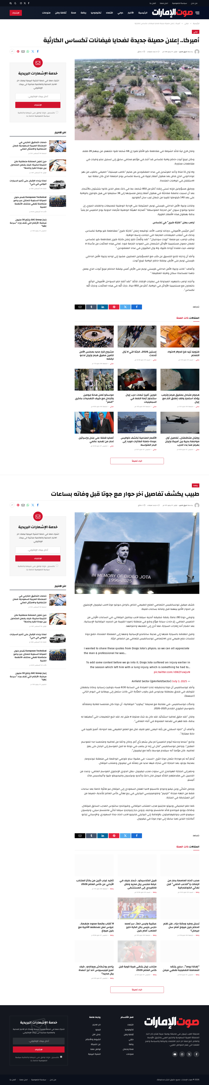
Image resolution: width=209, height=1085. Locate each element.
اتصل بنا (153, 3)
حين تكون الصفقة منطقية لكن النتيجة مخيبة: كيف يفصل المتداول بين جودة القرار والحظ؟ (28, 165)
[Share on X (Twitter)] (32, 51)
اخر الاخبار (96, 1025)
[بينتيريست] (18, 51)
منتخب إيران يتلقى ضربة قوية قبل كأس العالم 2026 (138, 968)
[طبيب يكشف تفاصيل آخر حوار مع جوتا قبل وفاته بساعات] (137, 553)
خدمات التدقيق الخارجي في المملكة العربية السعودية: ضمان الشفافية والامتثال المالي (30, 145)
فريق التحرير (183, 51)
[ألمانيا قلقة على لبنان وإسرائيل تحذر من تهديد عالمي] (94, 423)
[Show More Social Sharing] (12, 51)
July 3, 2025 (179, 681)
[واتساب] (28, 51)
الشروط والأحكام (93, 1039)
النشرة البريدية (94, 1054)
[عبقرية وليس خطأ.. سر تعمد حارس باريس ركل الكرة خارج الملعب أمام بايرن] (137, 908)
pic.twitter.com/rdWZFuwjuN (172, 672)
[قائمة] (197, 12)
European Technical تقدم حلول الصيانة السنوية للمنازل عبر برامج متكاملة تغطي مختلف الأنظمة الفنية (30, 202)
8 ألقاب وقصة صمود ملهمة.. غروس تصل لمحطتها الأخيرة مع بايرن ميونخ (96, 927)
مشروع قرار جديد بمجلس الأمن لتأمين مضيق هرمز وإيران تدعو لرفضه (96, 355)
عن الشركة (96, 1044)
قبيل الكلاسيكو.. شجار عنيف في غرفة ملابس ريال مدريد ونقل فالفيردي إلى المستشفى (138, 884)
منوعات (46, 12)
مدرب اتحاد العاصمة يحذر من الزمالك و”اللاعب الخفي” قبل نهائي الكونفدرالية (183, 884)
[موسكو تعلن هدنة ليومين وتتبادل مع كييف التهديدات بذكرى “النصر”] (94, 380)
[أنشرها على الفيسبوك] (37, 51)
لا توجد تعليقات (152, 51)
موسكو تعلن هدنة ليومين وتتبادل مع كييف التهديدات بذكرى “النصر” (94, 398)
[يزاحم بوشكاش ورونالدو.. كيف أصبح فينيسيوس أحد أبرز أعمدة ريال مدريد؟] (94, 951)
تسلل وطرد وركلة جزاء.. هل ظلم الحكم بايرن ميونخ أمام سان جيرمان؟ (181, 927)
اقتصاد (109, 12)
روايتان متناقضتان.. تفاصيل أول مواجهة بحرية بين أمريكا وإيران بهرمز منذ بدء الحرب (182, 441)
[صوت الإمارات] (172, 12)
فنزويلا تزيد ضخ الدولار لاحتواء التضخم (183, 353)
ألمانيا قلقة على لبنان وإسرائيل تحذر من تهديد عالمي (96, 439)
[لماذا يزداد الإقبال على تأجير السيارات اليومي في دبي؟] (57, 184)
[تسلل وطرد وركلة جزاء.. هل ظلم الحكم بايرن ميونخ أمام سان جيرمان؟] (179, 908)
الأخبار (131, 12)
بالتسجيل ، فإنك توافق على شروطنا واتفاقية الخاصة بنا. (36, 114)
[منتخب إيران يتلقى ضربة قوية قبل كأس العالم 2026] (137, 951)
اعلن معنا (164, 3)
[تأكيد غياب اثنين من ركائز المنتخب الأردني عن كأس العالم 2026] (94, 865)
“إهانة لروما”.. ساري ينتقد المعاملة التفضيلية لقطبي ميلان (181, 968)
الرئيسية (142, 12)
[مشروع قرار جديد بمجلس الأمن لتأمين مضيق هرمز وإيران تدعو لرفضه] (94, 336)
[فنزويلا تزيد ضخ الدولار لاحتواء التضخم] (179, 336)
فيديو (98, 1030)
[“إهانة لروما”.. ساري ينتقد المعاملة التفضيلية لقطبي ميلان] (179, 951)
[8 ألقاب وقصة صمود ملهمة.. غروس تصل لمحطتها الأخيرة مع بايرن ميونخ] (94, 908)
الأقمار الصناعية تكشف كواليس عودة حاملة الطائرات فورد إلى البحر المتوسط (139, 441)
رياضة (83, 12)
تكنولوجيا (96, 12)
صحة (73, 12)
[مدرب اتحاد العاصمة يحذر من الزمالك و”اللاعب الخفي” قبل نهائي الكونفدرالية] (179, 865)
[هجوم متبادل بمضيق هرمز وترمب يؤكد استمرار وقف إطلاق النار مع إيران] (179, 380)
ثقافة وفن (60, 12)
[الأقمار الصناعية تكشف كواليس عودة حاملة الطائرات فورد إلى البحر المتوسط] (137, 423)
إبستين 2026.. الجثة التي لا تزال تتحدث (139, 353)
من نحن (194, 3)
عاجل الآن (96, 1035)
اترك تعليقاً (137, 461)
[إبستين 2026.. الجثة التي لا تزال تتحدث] (137, 336)
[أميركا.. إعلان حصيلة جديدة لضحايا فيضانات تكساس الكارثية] (137, 99)
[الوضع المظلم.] (15, 3)
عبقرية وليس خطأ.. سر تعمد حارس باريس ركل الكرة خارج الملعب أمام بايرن (141, 927)
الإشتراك (15, 13)
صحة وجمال (128, 1049)
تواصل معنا (95, 1049)
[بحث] (11, 3)
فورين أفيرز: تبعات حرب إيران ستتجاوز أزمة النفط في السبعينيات (141, 398)
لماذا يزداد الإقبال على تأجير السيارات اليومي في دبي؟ (28, 182)
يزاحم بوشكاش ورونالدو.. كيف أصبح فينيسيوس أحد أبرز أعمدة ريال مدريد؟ (96, 970)
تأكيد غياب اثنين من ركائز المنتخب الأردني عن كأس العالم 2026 (95, 882)
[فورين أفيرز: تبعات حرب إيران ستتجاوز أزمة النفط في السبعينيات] (137, 380)
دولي (120, 12)
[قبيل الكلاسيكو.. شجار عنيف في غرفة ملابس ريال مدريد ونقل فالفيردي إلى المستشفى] (137, 865)
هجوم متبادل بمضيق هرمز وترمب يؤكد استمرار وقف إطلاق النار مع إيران (180, 398)
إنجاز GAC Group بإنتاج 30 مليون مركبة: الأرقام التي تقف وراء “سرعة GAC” (28, 223)
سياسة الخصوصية (179, 3)
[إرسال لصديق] (23, 51)
